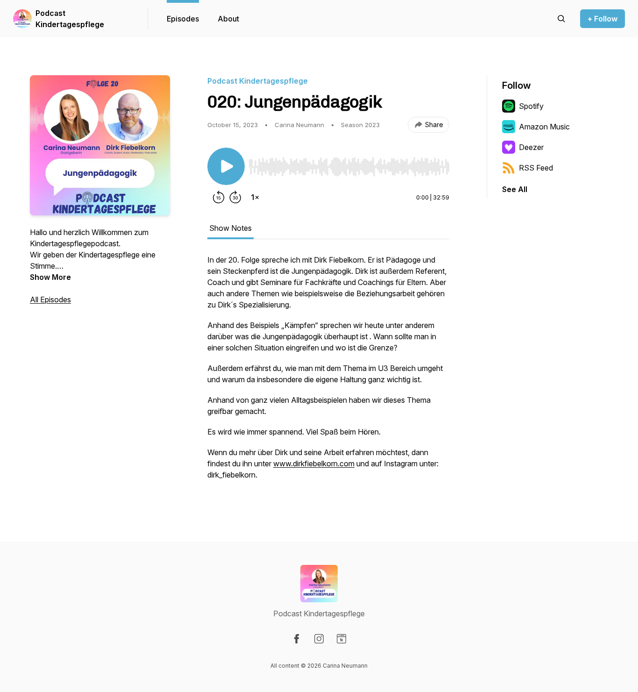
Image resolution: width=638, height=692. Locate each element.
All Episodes (50, 299)
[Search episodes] (561, 18)
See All (514, 189)
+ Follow (602, 18)
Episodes (183, 18)
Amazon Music (544, 126)
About (228, 18)
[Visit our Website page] (341, 638)
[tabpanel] (328, 372)
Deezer (531, 147)
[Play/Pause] (226, 166)
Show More (50, 277)
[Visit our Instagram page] (319, 638)
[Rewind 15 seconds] (218, 197)
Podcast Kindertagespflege (69, 18)
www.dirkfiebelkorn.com (313, 463)
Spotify (531, 106)
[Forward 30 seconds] (235, 197)
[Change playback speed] (255, 197)
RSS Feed (536, 167)
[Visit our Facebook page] (296, 638)
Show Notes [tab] (230, 228)
